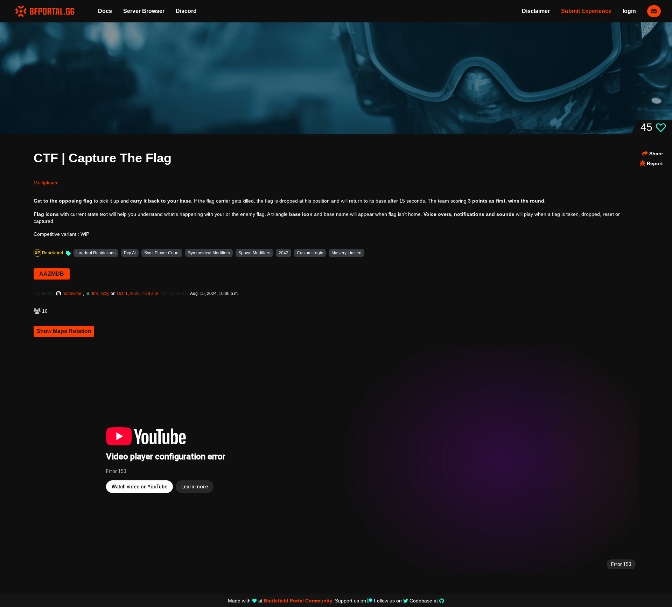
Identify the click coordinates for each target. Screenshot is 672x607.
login (629, 11)
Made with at (281, 601)
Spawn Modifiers (254, 252)
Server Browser (143, 11)
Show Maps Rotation (63, 331)
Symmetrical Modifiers (209, 252)
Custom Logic (310, 252)
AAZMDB (51, 274)
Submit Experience (586, 11)
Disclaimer (536, 11)
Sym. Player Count (162, 252)
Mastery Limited (346, 252)
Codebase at (424, 601)
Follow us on (388, 601)
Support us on (350, 601)
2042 (283, 252)
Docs (105, 11)
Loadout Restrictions (95, 252)
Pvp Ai (130, 252)
